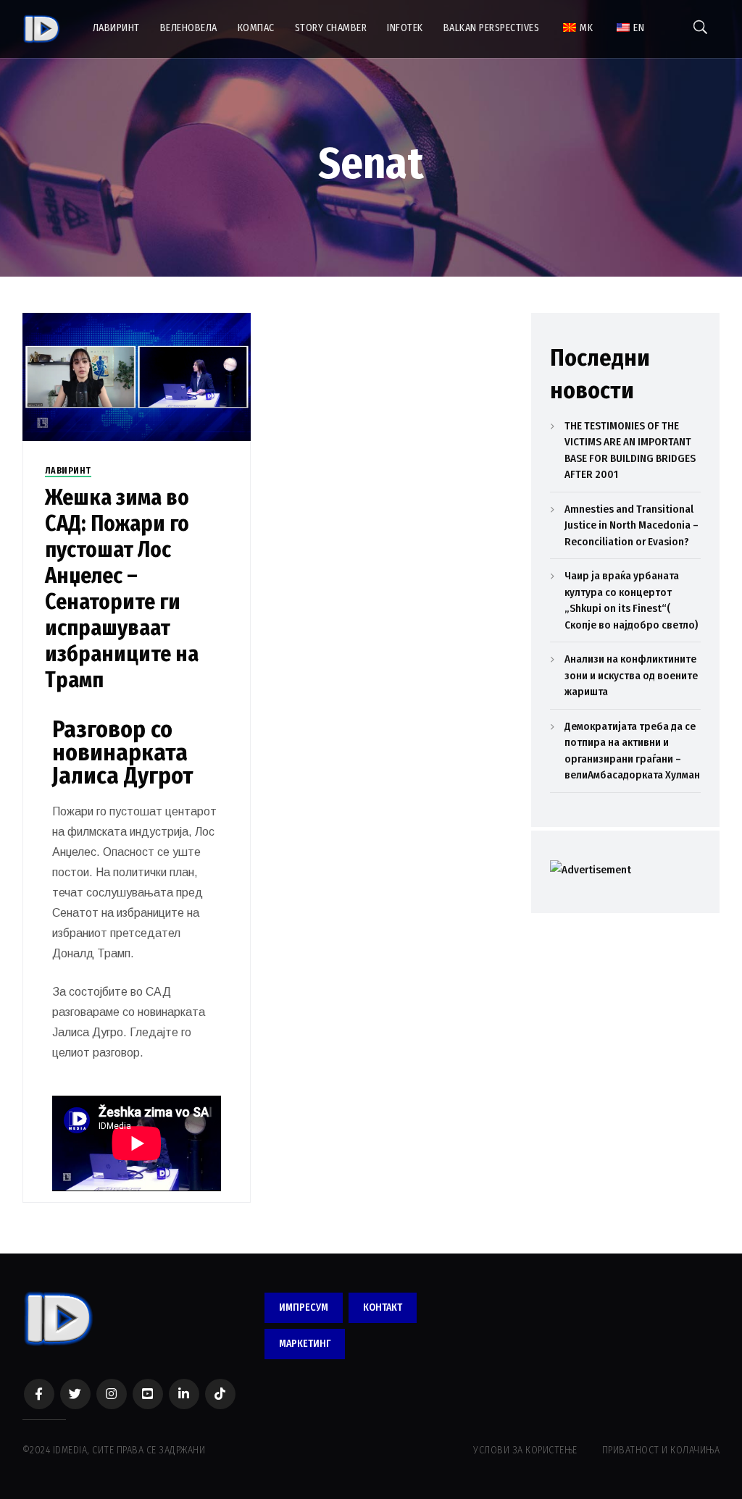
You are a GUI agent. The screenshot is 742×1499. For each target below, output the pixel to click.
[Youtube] (148, 1394)
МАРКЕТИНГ (304, 1344)
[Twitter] (75, 1394)
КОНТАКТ (382, 1307)
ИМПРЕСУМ (303, 1307)
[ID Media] (41, 29)
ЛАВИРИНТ (68, 471)
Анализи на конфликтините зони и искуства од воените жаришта (631, 675)
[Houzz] (220, 1394)
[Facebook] (39, 1394)
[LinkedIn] (184, 1394)
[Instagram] (111, 1394)
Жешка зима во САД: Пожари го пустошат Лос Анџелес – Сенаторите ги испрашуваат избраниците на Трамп (122, 588)
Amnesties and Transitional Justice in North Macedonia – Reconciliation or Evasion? (631, 525)
